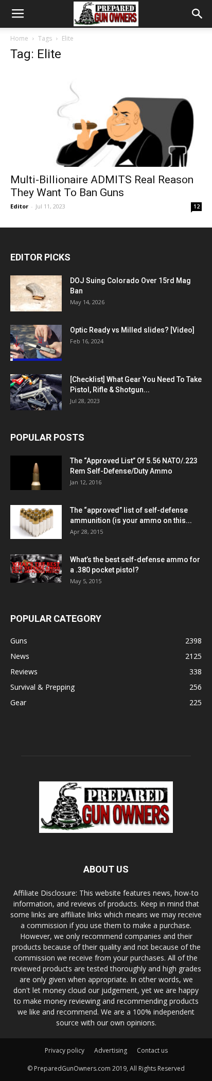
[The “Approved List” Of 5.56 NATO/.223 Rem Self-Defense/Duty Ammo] (36, 473)
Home (19, 38)
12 (196, 206)
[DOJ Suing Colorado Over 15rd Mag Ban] (36, 293)
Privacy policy (64, 1050)
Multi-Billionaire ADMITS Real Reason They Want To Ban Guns (101, 186)
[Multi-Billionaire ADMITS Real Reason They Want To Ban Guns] (106, 119)
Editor (19, 206)
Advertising (110, 1050)
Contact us (152, 1050)
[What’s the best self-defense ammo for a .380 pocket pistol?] (36, 568)
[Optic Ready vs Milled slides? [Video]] (36, 343)
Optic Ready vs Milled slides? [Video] (132, 330)
